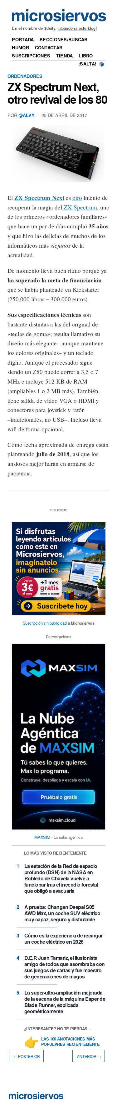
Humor (20, 47)
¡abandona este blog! (77, 28)
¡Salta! (87, 64)
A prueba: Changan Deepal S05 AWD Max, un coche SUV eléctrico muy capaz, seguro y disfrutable (62, 913)
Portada (23, 39)
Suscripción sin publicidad (45, 623)
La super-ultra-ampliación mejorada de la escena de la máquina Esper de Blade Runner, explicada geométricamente (64, 1002)
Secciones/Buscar (64, 39)
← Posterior (26, 1056)
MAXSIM (42, 837)
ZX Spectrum (80, 207)
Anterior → (88, 1056)
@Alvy (26, 115)
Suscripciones (31, 55)
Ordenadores (24, 76)
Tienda (64, 55)
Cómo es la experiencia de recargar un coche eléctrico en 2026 (63, 938)
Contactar (49, 47)
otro (77, 197)
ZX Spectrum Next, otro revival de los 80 (57, 93)
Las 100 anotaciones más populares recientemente (70, 1041)
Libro (86, 55)
